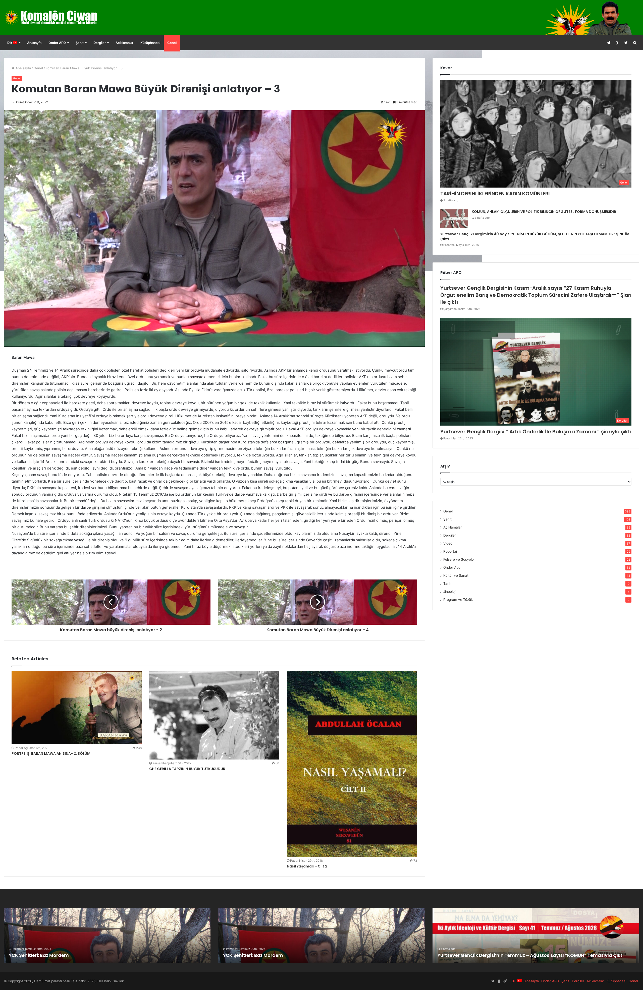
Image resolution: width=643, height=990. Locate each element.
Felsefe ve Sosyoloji (459, 559)
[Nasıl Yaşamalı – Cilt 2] (352, 764)
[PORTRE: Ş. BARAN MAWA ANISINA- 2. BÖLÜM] (77, 707)
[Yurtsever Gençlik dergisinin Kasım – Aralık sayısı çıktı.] (107, 935)
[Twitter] (626, 42)
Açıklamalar (452, 527)
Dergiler (99, 43)
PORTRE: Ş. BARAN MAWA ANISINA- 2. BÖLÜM (51, 753)
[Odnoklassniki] (617, 42)
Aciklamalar (124, 43)
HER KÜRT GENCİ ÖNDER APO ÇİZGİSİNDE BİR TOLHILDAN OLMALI (293, 955)
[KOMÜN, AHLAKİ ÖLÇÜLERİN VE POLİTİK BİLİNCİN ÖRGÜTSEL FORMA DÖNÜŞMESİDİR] (454, 218)
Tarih (447, 583)
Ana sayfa (23, 68)
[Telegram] (608, 42)
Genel (172, 43)
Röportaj (450, 551)
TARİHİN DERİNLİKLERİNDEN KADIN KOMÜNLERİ (495, 193)
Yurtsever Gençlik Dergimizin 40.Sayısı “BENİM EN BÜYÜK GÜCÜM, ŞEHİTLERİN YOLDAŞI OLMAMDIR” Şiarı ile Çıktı (534, 236)
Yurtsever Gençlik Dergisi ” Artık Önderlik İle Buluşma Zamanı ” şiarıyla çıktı (535, 431)
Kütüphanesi (150, 43)
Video (447, 543)
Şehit (80, 43)
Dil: (10, 43)
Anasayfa (34, 43)
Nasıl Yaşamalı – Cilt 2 (307, 866)
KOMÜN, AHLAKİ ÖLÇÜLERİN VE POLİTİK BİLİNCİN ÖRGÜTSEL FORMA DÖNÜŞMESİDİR (544, 211)
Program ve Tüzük (458, 600)
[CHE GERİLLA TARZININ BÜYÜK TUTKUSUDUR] (214, 715)
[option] (107, 935)
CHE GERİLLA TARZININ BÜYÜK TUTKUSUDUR (187, 768)
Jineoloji (449, 592)
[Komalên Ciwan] (62, 17)
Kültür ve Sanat (455, 575)
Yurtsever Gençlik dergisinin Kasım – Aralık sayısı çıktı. (71, 955)
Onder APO (57, 43)
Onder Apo (451, 567)
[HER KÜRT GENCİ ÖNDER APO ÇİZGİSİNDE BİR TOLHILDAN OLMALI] (321, 935)
